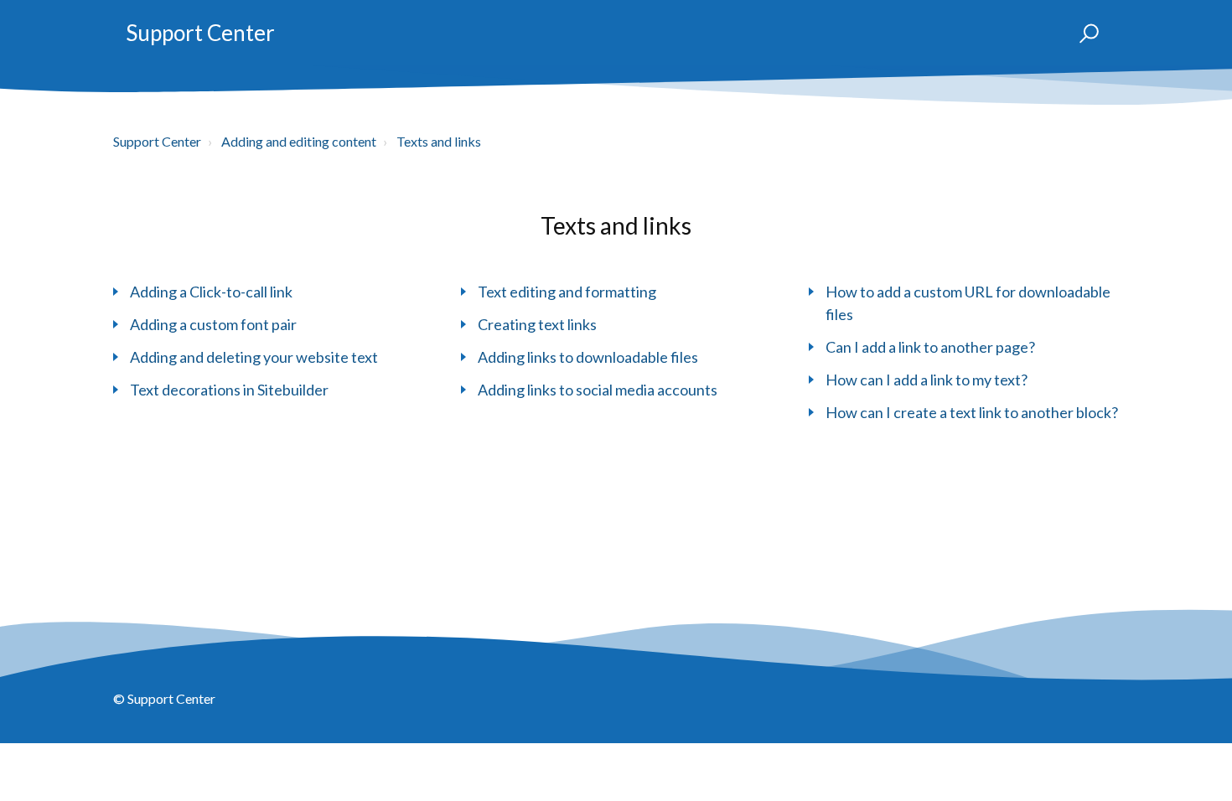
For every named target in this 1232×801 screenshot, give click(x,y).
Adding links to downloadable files (588, 357)
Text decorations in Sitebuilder (229, 389)
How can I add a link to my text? (927, 379)
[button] (1081, 33)
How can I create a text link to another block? (972, 412)
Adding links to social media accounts (597, 389)
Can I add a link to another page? (930, 347)
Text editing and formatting (567, 291)
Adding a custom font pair (213, 324)
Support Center (200, 32)
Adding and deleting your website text (254, 357)
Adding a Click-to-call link (211, 291)
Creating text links (537, 324)
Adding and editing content (298, 141)
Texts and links (438, 141)
